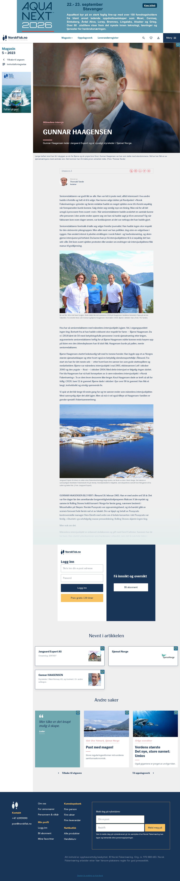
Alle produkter (72, 833)
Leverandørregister (108, 37)
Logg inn (158, 38)
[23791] (176, 648)
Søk (143, 38)
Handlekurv (70, 839)
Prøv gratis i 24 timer (82, 597)
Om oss (42, 803)
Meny (169, 37)
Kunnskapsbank (72, 803)
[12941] (102, 672)
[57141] (78, 713)
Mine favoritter (150, 38)
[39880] (178, 45)
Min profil (43, 822)
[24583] (102, 648)
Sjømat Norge (120, 651)
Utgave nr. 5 (67, 171)
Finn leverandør (72, 820)
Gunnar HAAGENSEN (50, 675)
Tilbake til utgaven (16, 59)
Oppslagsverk (85, 37)
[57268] (176, 713)
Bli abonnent (131, 587)
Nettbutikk (70, 827)
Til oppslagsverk (141, 773)
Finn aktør (69, 814)
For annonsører (46, 809)
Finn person (70, 809)
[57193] (127, 713)
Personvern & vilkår (48, 814)
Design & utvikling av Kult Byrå (90, 876)
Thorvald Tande (77, 181)
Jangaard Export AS (50, 651)
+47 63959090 (19, 818)
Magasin (66, 37)
